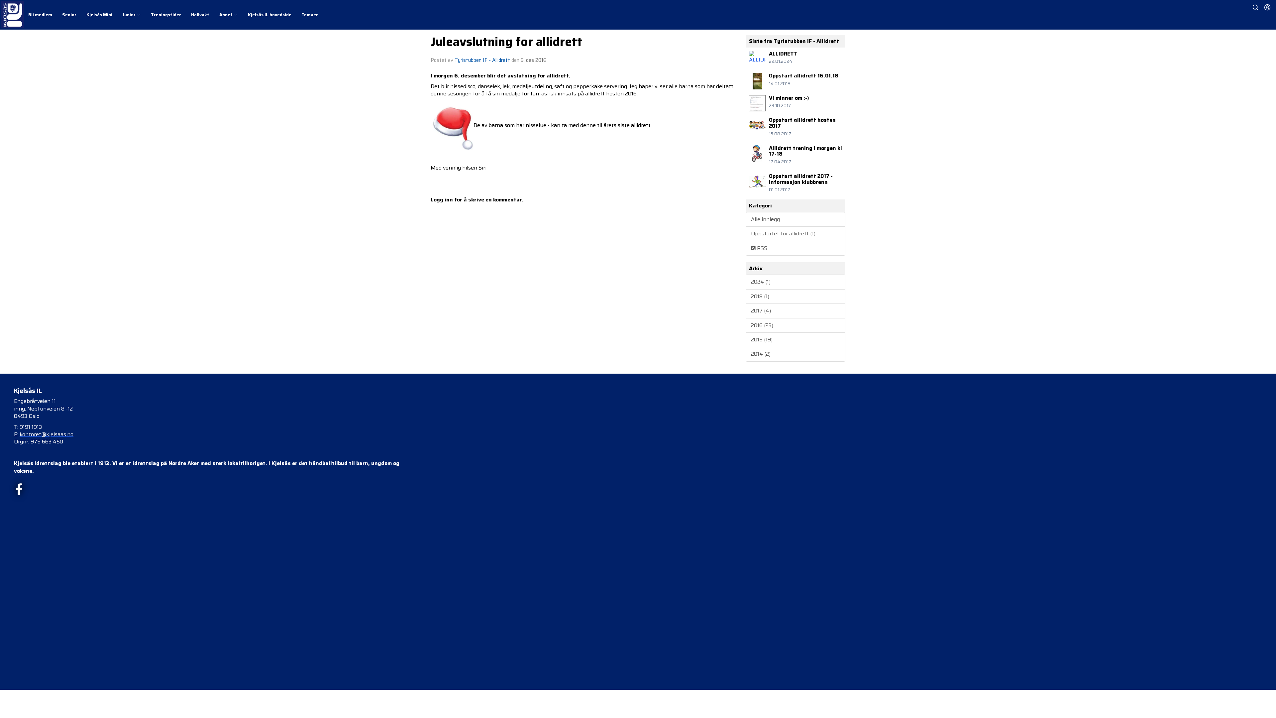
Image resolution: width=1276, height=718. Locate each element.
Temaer (309, 14)
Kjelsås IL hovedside (269, 14)
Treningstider (166, 14)
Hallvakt (200, 14)
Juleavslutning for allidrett (507, 41)
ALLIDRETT (783, 54)
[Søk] (1255, 7)
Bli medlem (40, 14)
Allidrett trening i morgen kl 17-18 (805, 151)
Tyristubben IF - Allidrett (482, 60)
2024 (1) (761, 282)
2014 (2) (761, 354)
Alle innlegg (765, 219)
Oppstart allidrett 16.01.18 (803, 75)
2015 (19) (762, 339)
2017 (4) (761, 310)
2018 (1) (760, 296)
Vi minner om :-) (789, 98)
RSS (761, 248)
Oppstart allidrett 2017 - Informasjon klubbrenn (801, 179)
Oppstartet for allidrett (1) (783, 233)
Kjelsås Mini (99, 14)
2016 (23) (762, 325)
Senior (69, 14)
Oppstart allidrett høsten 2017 (802, 123)
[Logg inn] (1267, 7)
